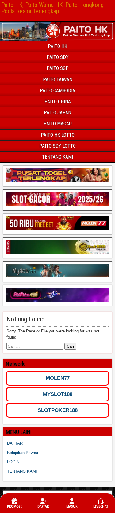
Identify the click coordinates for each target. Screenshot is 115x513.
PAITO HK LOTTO (58, 135)
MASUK (72, 506)
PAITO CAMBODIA (57, 90)
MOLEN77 (58, 378)
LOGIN (13, 462)
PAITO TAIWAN (57, 79)
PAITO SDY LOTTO (57, 146)
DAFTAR (15, 443)
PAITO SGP (58, 68)
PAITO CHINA (57, 101)
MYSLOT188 (57, 394)
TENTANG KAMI (57, 157)
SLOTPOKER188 (58, 410)
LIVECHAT (100, 506)
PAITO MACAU (58, 123)
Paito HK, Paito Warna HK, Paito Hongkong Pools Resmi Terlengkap (52, 8)
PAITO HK (57, 46)
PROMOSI (14, 506)
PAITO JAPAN (57, 112)
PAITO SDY (58, 57)
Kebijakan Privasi (22, 452)
